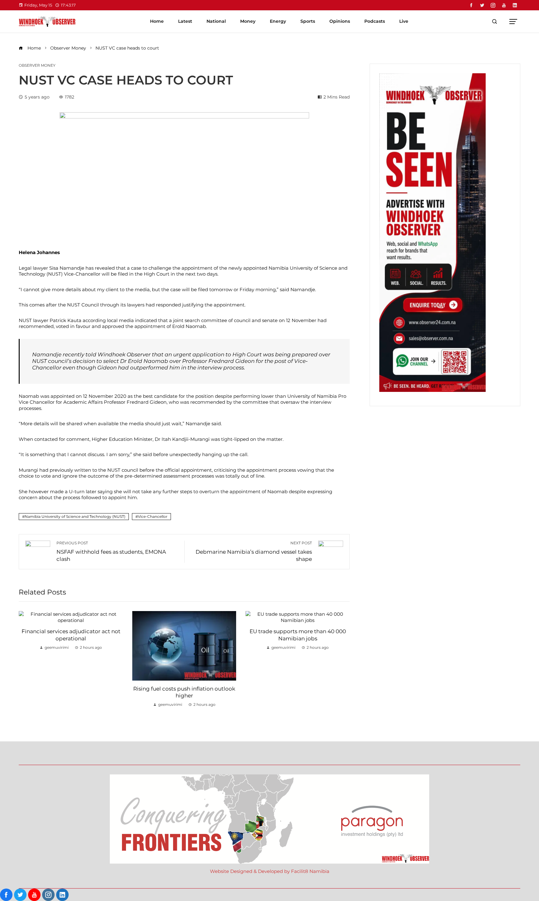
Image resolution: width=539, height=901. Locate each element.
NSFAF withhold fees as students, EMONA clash (111, 551)
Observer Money (37, 65)
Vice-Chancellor (153, 516)
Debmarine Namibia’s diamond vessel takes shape (254, 551)
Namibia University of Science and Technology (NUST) (75, 516)
